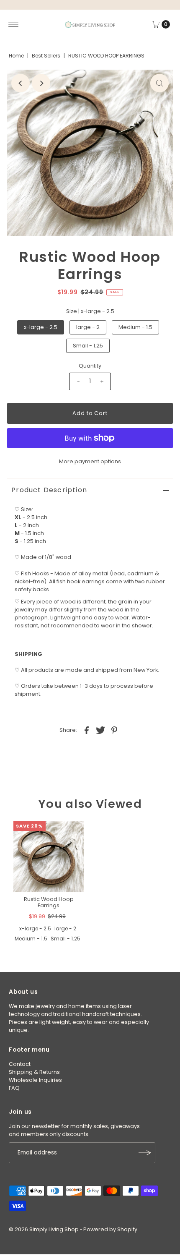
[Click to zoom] (159, 83)
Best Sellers (46, 55)
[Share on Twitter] (100, 730)
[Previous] (20, 83)
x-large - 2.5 (40, 327)
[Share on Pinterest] (114, 730)
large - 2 (88, 327)
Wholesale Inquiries (35, 1080)
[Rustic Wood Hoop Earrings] (48, 856)
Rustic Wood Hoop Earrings (49, 902)
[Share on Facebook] (86, 730)
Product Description (49, 490)
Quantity (90, 365)
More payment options (90, 461)
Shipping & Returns (34, 1072)
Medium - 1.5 (135, 327)
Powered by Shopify (110, 1229)
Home (16, 55)
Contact (20, 1064)
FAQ (14, 1087)
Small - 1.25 (88, 345)
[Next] (41, 83)
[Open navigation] (13, 24)
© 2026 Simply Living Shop (44, 1229)
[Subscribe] (144, 1152)
